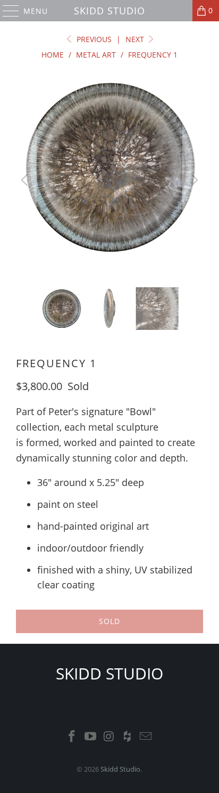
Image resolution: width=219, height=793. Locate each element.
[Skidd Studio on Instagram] (109, 737)
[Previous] (26, 180)
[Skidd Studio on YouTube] (90, 737)
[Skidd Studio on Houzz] (128, 737)
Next (135, 39)
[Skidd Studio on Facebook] (72, 737)
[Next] (193, 180)
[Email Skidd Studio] (146, 737)
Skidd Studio (109, 10)
